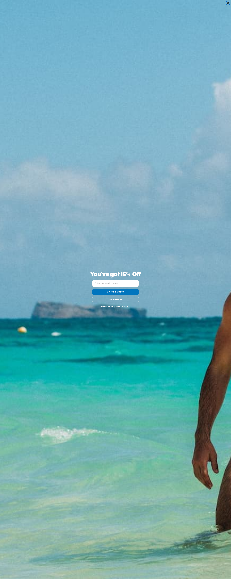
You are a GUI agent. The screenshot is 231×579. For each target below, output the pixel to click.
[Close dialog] (228, 3)
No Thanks (116, 299)
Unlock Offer (115, 291)
